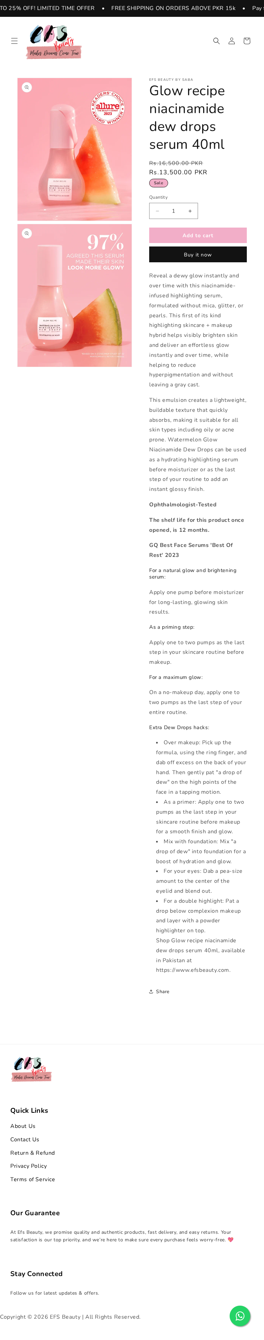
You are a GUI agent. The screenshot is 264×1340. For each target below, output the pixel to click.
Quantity (158, 197)
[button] (14, 40)
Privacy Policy (28, 1166)
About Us (23, 1126)
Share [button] (162, 991)
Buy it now (198, 254)
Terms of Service (32, 1179)
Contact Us (25, 1139)
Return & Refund (32, 1153)
